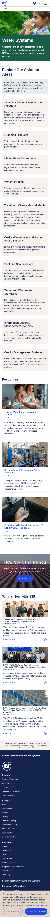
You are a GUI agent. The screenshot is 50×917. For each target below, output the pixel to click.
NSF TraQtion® (8, 829)
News (4, 854)
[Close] (47, 894)
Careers (5, 846)
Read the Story (10, 639)
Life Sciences (7, 787)
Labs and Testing (9, 821)
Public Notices (7, 871)
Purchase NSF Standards (14, 886)
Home (4, 9)
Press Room (7, 858)
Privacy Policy (40, 905)
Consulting (6, 813)
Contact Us (6, 850)
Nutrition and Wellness (11, 791)
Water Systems (8, 783)
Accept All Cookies (36, 911)
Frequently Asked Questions (13, 867)
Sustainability (7, 833)
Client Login (6, 875)
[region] (25, 904)
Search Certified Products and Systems (21, 755)
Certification (7, 809)
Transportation (8, 795)
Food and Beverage (10, 779)
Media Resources (9, 863)
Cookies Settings (12, 911)
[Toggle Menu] (45, 3)
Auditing (5, 805)
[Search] (40, 3)
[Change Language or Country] (34, 3)
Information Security (10, 825)
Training (5, 817)
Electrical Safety (8, 837)
